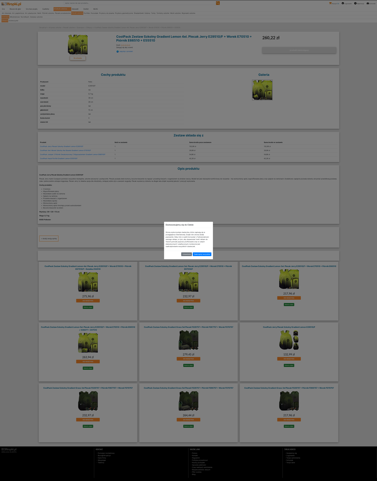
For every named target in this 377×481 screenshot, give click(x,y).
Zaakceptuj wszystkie (202, 254)
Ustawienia (187, 254)
